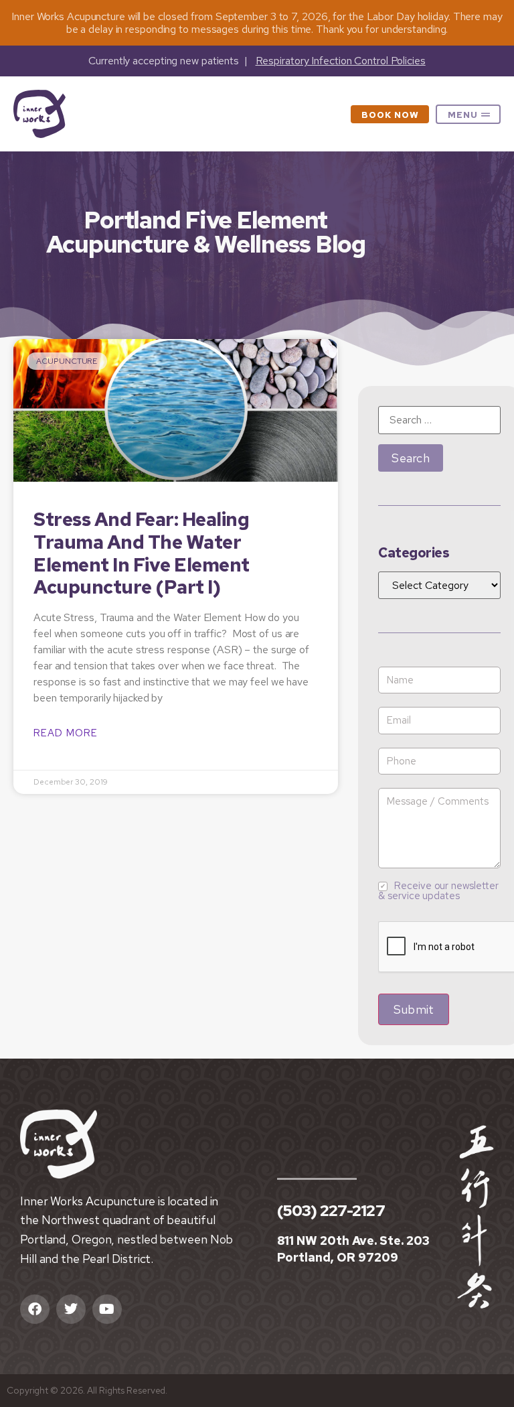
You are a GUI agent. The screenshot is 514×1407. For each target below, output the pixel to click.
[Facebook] (35, 1309)
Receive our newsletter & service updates (438, 891)
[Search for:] (439, 420)
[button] (468, 114)
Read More (65, 733)
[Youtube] (107, 1309)
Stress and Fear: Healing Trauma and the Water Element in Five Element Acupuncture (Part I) (141, 553)
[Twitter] (71, 1309)
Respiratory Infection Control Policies (341, 61)
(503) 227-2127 (331, 1211)
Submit (414, 1009)
